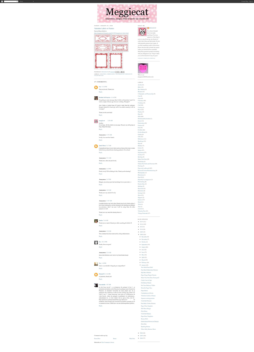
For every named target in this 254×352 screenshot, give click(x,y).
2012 (141, 227)
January (144, 265)
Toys (139, 206)
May (143, 255)
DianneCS (102, 274)
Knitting (140, 157)
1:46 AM (108, 231)
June (143, 252)
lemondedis (102, 284)
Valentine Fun (98, 75)
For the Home (141, 132)
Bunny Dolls (144, 319)
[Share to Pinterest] (124, 72)
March (143, 260)
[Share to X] (120, 72)
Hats (139, 143)
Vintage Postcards (143, 213)
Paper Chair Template (147, 306)
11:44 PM (113, 97)
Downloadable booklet (144, 118)
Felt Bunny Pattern (146, 283)
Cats (139, 96)
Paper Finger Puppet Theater (148, 275)
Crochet (140, 107)
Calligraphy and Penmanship (145, 94)
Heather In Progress (104, 97)
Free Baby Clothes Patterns (148, 303)
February (144, 262)
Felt (139, 127)
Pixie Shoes (144, 311)
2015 (141, 221)
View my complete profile (146, 58)
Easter (139, 121)
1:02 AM (108, 190)
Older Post (132, 338)
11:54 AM (109, 135)
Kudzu (101, 220)
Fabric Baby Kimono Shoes (148, 329)
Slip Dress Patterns (146, 272)
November (144, 239)
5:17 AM (108, 145)
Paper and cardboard (143, 168)
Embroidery (111, 74)
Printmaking (141, 182)
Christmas (103, 74)
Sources (140, 200)
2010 (141, 229)
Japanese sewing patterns (147, 298)
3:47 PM (108, 179)
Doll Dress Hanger (146, 308)
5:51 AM (108, 158)
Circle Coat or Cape (146, 280)
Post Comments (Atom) (108, 342)
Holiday (140, 145)
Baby (139, 87)
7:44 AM (105, 220)
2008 (141, 234)
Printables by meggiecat (124, 74)
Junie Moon (102, 145)
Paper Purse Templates (147, 316)
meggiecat (102, 120)
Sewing (140, 193)
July (143, 249)
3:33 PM (108, 169)
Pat (100, 263)
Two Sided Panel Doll (147, 267)
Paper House (144, 290)
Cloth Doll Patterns (146, 301)
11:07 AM (109, 201)
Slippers (140, 197)
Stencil (140, 202)
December (144, 237)
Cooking (140, 103)
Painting (140, 166)
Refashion (140, 191)
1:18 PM (104, 263)
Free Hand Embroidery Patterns (149, 270)
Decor (139, 109)
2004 (141, 338)
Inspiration (141, 152)
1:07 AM (108, 284)
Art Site (140, 85)
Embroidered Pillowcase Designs (150, 321)
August (144, 247)
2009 (141, 232)
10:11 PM (104, 242)
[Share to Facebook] (122, 72)
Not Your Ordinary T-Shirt (148, 285)
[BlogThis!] (118, 72)
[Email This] (116, 72)
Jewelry (140, 154)
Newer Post (97, 338)
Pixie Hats (144, 324)
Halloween (141, 139)
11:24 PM (104, 87)
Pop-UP (140, 177)
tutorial (140, 209)
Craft (139, 105)
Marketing (141, 161)
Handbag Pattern (145, 326)
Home (114, 338)
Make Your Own (142, 159)
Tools (139, 204)
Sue (100, 87)
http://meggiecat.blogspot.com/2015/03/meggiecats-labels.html (111, 33)
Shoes (139, 195)
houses (140, 148)
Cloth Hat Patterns (146, 314)
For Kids (140, 130)
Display (140, 112)
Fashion (140, 125)
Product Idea (141, 184)
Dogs (139, 114)
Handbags (140, 141)
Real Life (140, 188)
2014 (141, 224)
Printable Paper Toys (146, 288)
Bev (100, 242)
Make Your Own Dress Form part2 (150, 278)
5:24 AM (108, 252)
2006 (141, 333)
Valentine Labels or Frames (148, 296)
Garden (140, 134)
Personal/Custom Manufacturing (146, 170)
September (145, 244)
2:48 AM (110, 120)
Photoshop (141, 175)
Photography (141, 173)
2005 (141, 335)
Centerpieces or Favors (147, 293)
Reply (100, 92)
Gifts (139, 136)
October (144, 242)
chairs (139, 98)
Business (140, 91)
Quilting (140, 186)
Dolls (139, 116)
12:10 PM (108, 274)
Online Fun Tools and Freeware (146, 164)
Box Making (141, 89)
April (143, 257)
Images (140, 150)
